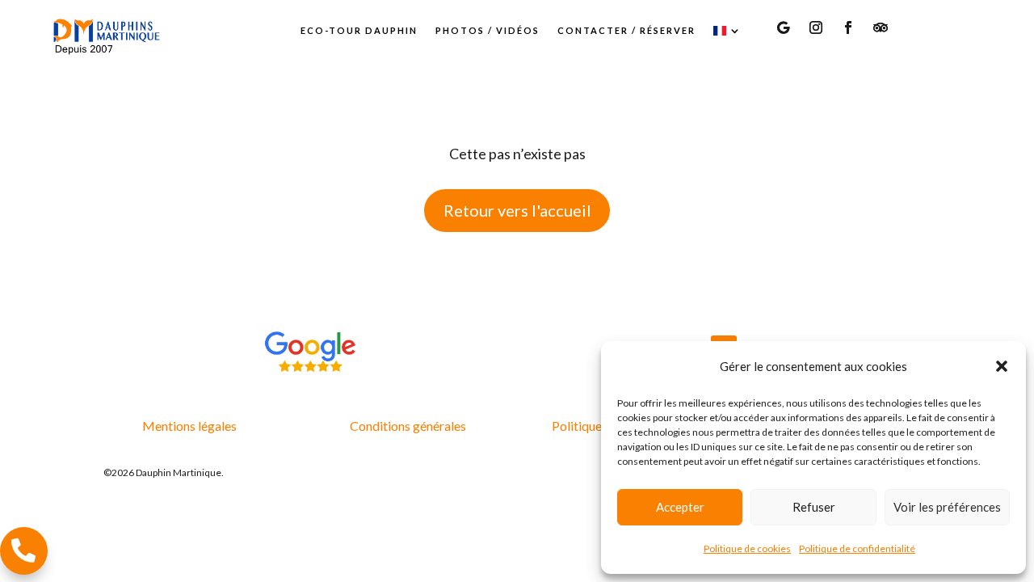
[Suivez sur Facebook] (848, 27)
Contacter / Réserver (626, 30)
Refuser (813, 507)
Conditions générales (408, 425)
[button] (1002, 366)
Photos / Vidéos (487, 30)
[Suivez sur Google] (784, 27)
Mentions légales (189, 425)
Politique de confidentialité (857, 548)
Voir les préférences (947, 507)
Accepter (680, 507)
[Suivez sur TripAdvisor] (880, 27)
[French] (727, 30)
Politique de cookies (747, 548)
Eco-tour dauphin (359, 30)
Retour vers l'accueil (517, 210)
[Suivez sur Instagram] (816, 27)
